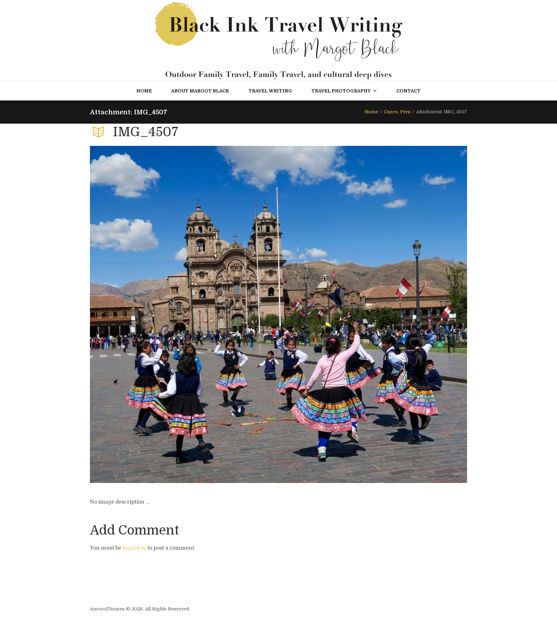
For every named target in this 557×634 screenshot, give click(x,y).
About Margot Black (200, 90)
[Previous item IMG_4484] (184, 314)
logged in (134, 548)
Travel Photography (341, 90)
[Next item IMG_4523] (372, 314)
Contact (408, 90)
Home (144, 90)
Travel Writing (270, 90)
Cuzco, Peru (397, 111)
